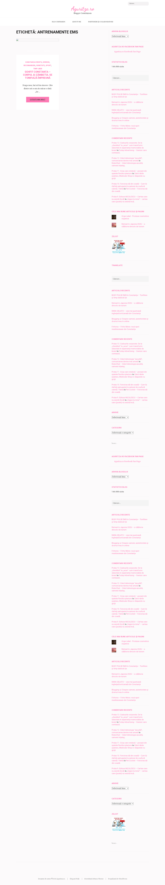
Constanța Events (33, 62)
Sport (48, 65)
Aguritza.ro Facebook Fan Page (128, 46)
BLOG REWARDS (58, 22)
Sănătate (40, 65)
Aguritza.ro (82, 9)
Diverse (46, 62)
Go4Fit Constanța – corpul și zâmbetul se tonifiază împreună (37, 74)
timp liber (37, 69)
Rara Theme (98, 879)
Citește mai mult (37, 100)
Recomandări (29, 65)
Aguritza (47, 51)
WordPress (123, 879)
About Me (76, 22)
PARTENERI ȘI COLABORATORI (100, 22)
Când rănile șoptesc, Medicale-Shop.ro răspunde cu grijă (128, 175)
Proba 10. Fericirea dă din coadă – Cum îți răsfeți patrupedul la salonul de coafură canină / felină (129, 186)
